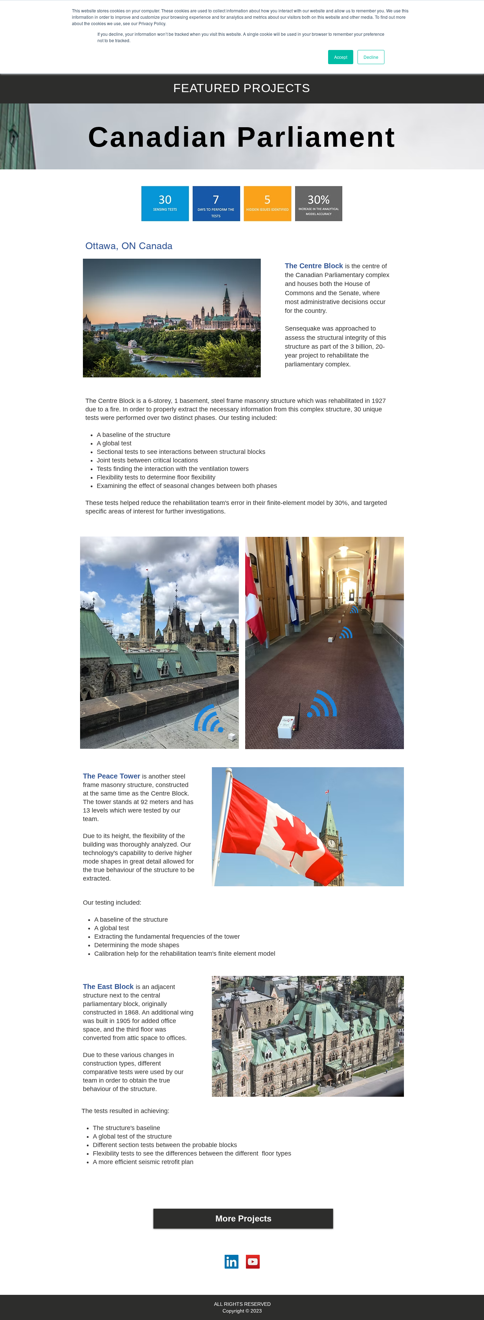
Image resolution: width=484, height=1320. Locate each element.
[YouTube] (253, 1262)
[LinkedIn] (231, 1262)
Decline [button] (371, 57)
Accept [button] (340, 57)
